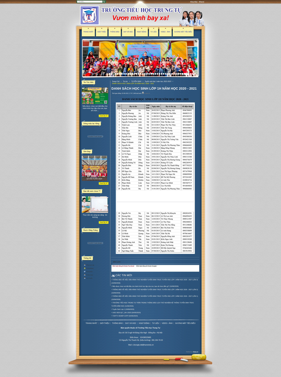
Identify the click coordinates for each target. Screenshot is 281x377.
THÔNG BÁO (114, 32)
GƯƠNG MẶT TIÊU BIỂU (183, 32)
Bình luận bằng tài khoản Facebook (123, 266)
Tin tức (125, 81)
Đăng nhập (193, 2)
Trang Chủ (115, 81)
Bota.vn (195, 352)
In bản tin (147, 93)
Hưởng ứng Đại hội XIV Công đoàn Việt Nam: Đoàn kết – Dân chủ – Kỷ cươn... (95, 108)
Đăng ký (201, 2)
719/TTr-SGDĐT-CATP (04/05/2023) (125, 316)
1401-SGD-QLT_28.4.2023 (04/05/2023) (127, 312)
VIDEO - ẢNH (165, 32)
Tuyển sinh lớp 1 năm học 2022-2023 (158, 81)
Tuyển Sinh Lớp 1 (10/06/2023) (123, 309)
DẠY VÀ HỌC (128, 32)
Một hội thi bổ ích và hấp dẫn (95, 215)
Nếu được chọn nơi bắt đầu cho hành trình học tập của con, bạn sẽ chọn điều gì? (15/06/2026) (146, 286)
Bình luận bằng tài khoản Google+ (146, 266)
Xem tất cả (103, 116)
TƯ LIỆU (153, 32)
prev (83, 58)
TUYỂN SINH (136, 81)
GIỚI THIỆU (101, 32)
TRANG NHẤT (88, 32)
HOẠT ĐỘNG (141, 32)
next (196, 58)
